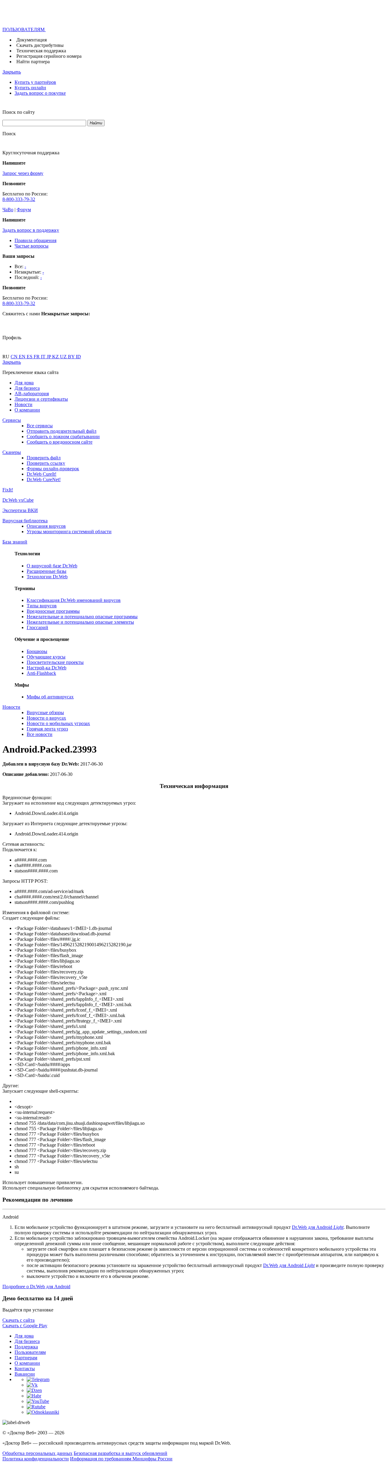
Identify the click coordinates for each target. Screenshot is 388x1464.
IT (44, 356)
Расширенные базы (46, 571)
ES (30, 356)
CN (15, 356)
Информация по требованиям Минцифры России (121, 1458)
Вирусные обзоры (45, 712)
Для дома (24, 382)
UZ (64, 356)
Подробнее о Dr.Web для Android (36, 1286)
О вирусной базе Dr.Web (52, 565)
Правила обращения (35, 240)
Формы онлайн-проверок (53, 468)
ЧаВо (7, 209)
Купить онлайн (30, 87)
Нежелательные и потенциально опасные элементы (80, 622)
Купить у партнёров (35, 82)
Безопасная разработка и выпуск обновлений (120, 1453)
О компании (27, 409)
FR (37, 356)
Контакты (25, 1368)
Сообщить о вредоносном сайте (59, 442)
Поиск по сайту (18, 112)
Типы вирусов (42, 605)
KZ (56, 356)
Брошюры (37, 651)
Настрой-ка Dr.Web (46, 667)
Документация (31, 39)
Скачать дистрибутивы (40, 45)
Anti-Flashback (41, 673)
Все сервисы (40, 425)
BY (72, 356)
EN (23, 356)
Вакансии (25, 1374)
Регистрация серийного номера (49, 56)
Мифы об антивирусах (50, 696)
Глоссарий (37, 627)
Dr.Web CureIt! (41, 474)
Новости (23, 404)
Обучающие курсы (46, 656)
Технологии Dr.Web (47, 576)
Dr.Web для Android (317, 1227)
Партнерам (26, 1357)
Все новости (39, 734)
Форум (24, 209)
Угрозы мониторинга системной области (69, 531)
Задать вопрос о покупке (40, 93)
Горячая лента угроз (47, 728)
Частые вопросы (31, 245)
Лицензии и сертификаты (41, 399)
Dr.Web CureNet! (44, 479)
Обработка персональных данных (37, 1453)
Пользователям (30, 1352)
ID (78, 356)
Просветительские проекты (55, 662)
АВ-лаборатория (32, 393)
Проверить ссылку (46, 463)
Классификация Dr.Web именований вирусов (74, 600)
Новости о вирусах (46, 718)
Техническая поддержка (41, 50)
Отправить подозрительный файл (61, 431)
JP (49, 356)
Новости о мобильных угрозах (58, 723)
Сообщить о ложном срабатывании (63, 436)
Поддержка (26, 1346)
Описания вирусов (46, 526)
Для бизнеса (27, 388)
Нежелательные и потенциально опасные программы (82, 616)
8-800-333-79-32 (18, 199)
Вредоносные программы (53, 611)
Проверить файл (44, 457)
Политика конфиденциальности (35, 1458)
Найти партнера (33, 61)
